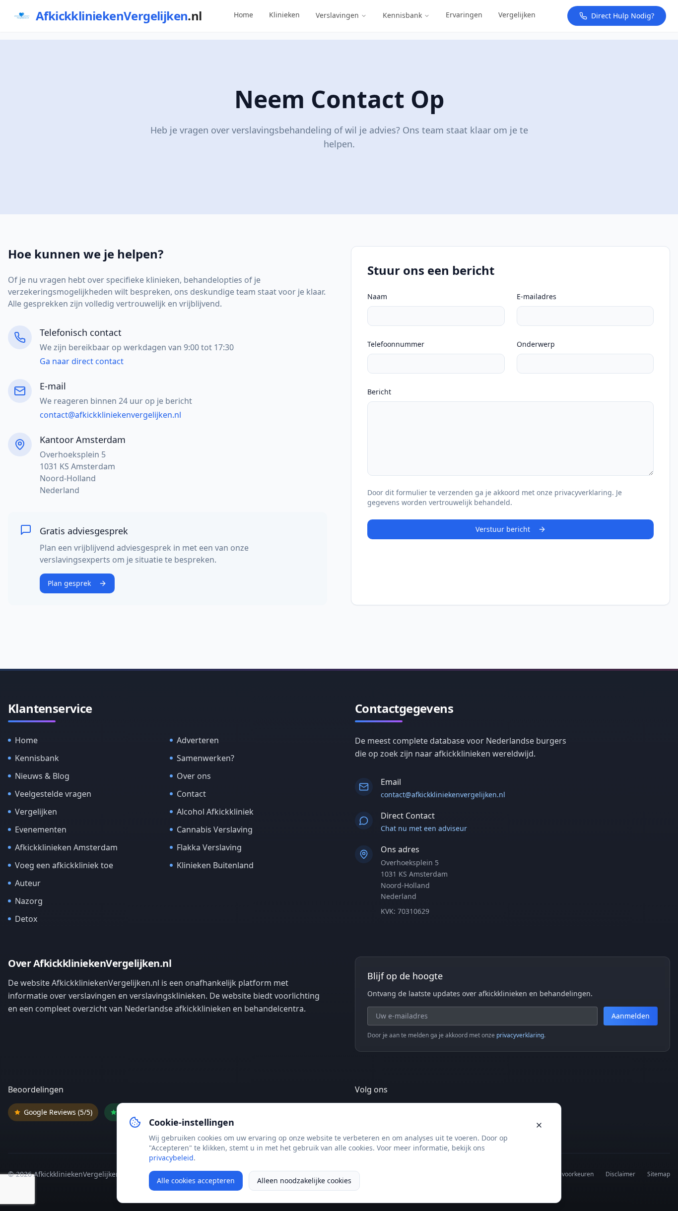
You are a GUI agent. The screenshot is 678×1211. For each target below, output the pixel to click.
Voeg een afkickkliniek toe (64, 865)
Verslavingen (337, 15)
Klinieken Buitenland (215, 865)
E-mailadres (536, 296)
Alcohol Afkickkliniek (215, 811)
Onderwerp (536, 344)
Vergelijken (517, 14)
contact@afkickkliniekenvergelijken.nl (110, 414)
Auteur (28, 883)
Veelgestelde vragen (53, 793)
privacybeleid (171, 1157)
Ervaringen (464, 14)
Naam (377, 296)
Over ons (194, 775)
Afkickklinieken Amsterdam (66, 847)
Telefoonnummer (395, 344)
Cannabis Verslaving (215, 829)
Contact (191, 793)
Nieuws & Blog (42, 775)
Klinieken (284, 14)
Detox (26, 918)
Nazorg (29, 900)
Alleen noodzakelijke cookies (304, 1180)
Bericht (379, 391)
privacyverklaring (520, 1035)
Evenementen (41, 829)
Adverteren (198, 740)
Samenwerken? (205, 758)
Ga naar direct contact (82, 361)
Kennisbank (402, 15)
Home (243, 14)
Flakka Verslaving (209, 847)
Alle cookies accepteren (196, 1180)
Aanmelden (630, 1015)
